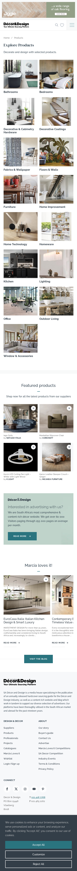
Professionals (11, 738)
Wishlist (8, 758)
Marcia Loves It (12, 753)
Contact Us (44, 738)
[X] (16, 789)
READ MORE (22, 536)
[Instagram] (25, 789)
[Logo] (28, 25)
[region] (38, 843)
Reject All (38, 864)
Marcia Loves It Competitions (54, 748)
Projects (8, 743)
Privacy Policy (46, 769)
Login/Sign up (12, 763)
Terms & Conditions (49, 763)
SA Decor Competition (50, 753)
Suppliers (9, 728)
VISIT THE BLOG (38, 659)
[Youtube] (34, 789)
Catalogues (10, 748)
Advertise (43, 743)
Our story (43, 728)
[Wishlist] (62, 25)
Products (8, 733)
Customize (38, 854)
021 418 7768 (38, 797)
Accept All (38, 844)
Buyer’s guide (45, 733)
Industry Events (47, 758)
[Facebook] (7, 789)
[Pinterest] (43, 789)
